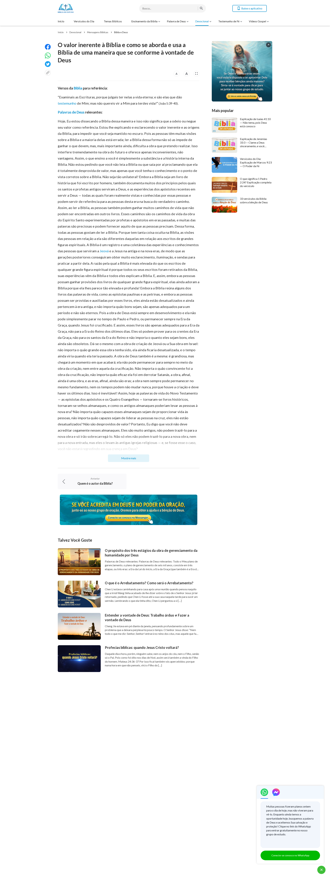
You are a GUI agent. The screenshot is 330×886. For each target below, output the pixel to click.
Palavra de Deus (176, 21)
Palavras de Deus (71, 112)
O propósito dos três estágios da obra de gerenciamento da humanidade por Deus (151, 552)
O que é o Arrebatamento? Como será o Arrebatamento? (149, 583)
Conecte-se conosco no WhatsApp (290, 855)
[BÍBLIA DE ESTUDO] (85, 8)
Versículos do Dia (84, 21)
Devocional (202, 21)
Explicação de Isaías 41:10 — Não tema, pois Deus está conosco (255, 122)
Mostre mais (128, 458)
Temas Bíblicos (113, 21)
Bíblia (78, 88)
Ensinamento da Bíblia (144, 21)
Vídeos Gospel (257, 21)
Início (61, 21)
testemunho (67, 103)
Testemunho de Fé (228, 21)
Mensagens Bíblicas (97, 32)
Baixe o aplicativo (251, 8)
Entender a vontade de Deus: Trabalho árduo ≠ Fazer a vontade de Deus (147, 617)
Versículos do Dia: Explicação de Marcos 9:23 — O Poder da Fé (256, 162)
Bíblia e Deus (121, 32)
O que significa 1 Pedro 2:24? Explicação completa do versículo (255, 182)
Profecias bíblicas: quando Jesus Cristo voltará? (142, 647)
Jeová (104, 251)
